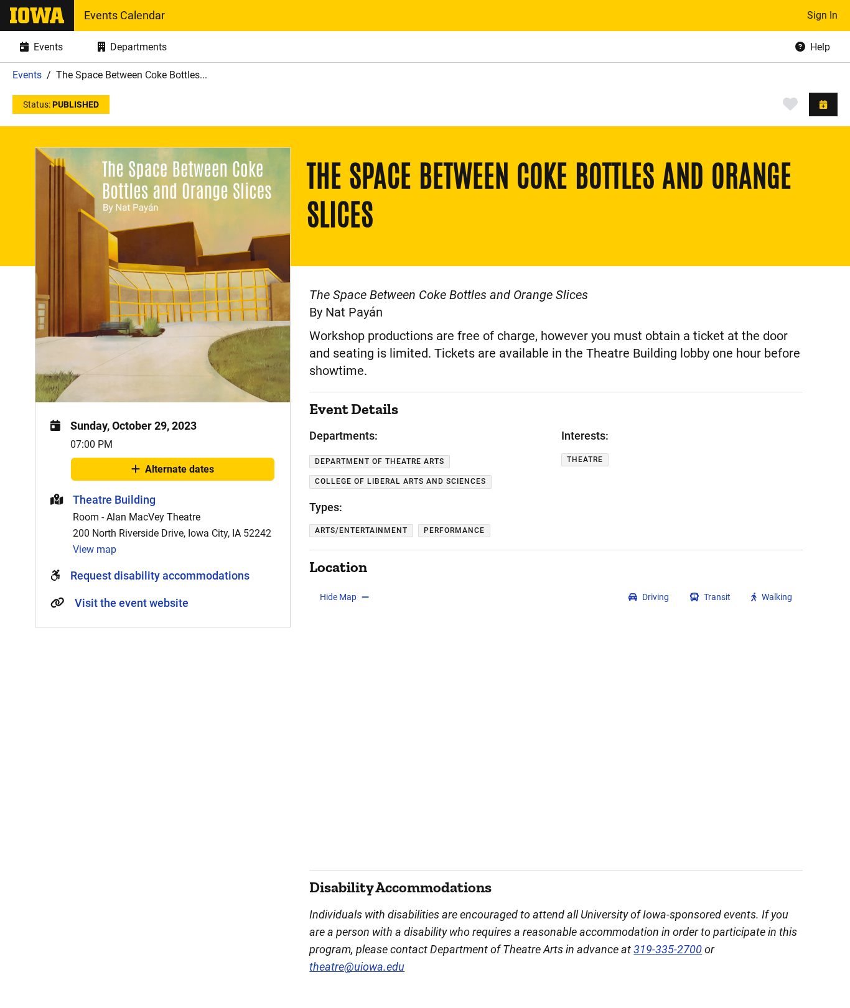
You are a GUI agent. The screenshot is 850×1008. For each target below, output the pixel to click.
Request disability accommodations (160, 575)
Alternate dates (179, 472)
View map (94, 549)
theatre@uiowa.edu (356, 966)
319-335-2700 (667, 949)
